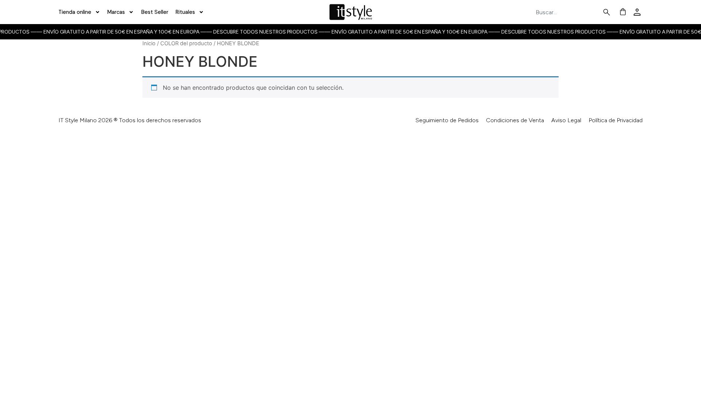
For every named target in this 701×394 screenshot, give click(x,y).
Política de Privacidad (616, 120)
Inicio (149, 43)
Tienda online (74, 12)
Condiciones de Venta (515, 120)
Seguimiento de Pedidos (447, 120)
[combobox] (569, 12)
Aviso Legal (566, 120)
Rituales (185, 12)
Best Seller (154, 12)
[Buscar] (608, 12)
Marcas (116, 12)
